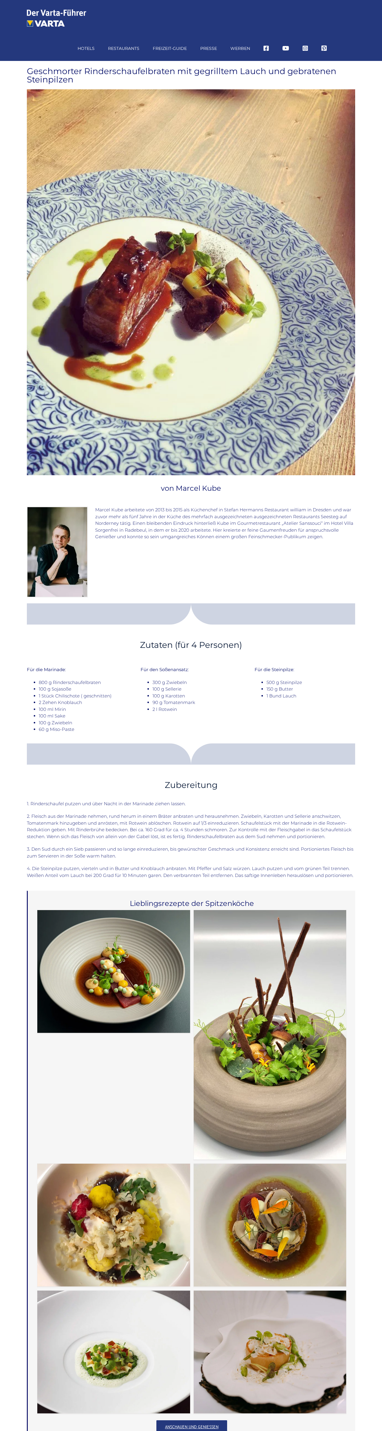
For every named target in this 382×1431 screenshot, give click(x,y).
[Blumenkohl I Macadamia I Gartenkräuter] (113, 1225)
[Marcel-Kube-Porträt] (57, 509)
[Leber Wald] (270, 1034)
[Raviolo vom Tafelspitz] (113, 1352)
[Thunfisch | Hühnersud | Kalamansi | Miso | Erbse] (113, 971)
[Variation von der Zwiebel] (270, 1225)
